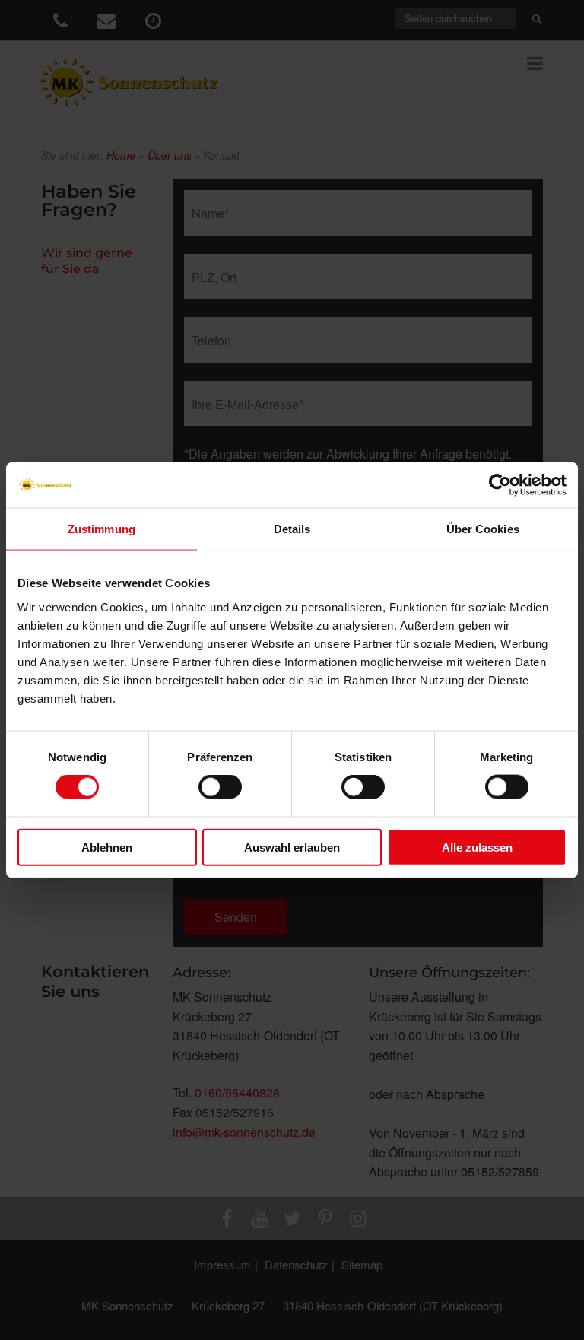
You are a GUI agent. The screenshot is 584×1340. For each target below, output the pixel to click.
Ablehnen (106, 846)
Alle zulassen (477, 846)
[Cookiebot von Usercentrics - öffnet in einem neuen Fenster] (500, 485)
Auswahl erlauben (292, 846)
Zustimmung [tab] (101, 528)
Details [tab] (292, 528)
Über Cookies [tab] (482, 528)
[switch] (220, 787)
